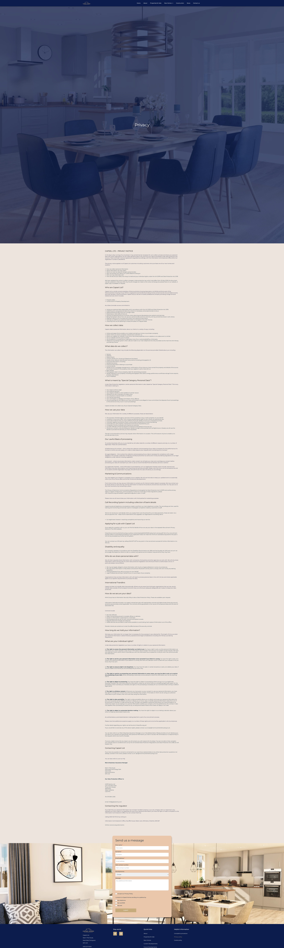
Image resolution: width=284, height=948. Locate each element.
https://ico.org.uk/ (141, 725)
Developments (119, 871)
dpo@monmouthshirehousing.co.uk (159, 728)
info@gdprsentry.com (115, 802)
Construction (180, 3)
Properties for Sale (155, 3)
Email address (120, 858)
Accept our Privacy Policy (125, 893)
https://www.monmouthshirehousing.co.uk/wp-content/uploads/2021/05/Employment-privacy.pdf (134, 533)
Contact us (196, 3)
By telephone (122, 900)
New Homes (168, 3)
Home (139, 3)
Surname (118, 851)
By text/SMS (121, 903)
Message (118, 878)
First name (119, 845)
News (188, 3)
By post (120, 905)
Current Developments (150, 943)
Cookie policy (178, 940)
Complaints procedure (180, 933)
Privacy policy (178, 937)
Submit (125, 910)
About (145, 3)
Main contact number (122, 865)
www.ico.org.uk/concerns (116, 825)
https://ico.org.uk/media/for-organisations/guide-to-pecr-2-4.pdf (126, 493)
